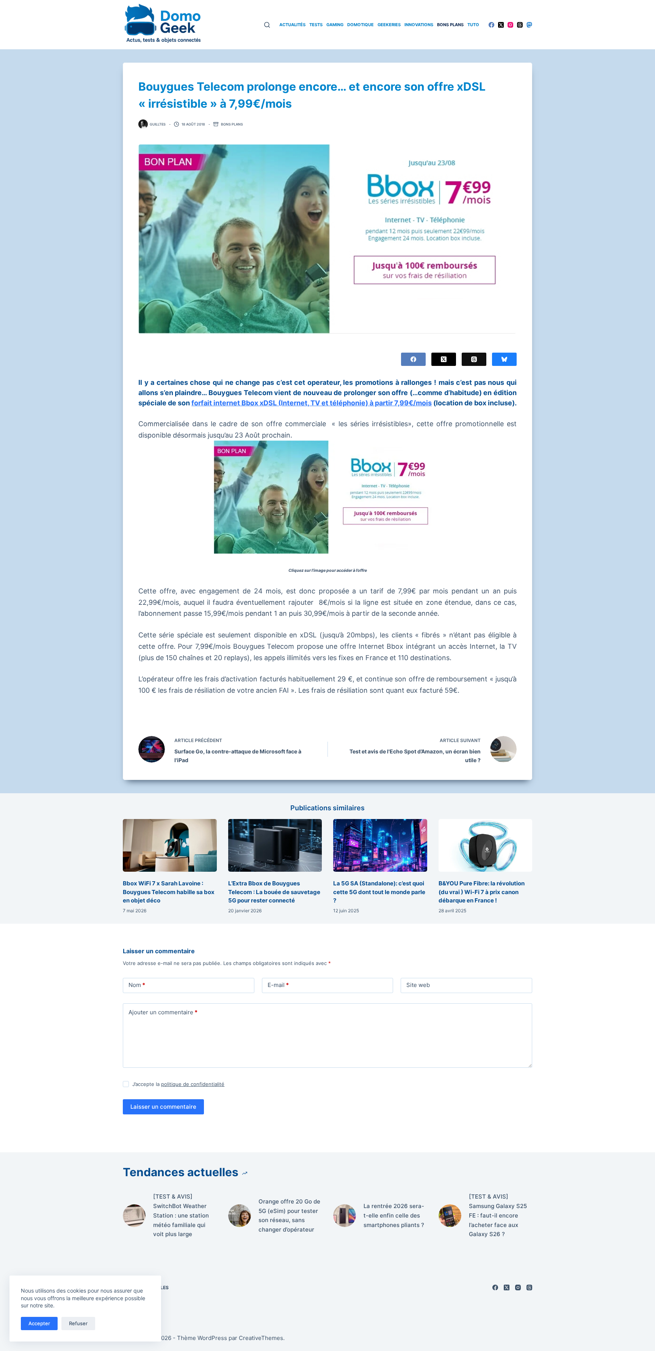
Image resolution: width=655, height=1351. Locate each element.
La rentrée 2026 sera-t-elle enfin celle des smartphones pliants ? (394, 1215)
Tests (316, 24)
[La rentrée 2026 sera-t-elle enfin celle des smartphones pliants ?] (344, 1215)
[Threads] (520, 25)
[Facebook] (491, 25)
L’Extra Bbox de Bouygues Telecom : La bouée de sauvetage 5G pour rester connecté (274, 892)
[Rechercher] (267, 25)
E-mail (278, 985)
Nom (136, 985)
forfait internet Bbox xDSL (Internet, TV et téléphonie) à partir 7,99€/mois (311, 403)
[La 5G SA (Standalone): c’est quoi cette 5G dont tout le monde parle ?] (380, 845)
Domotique (360, 24)
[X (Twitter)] (501, 25)
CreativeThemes (261, 1338)
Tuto (473, 24)
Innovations (418, 24)
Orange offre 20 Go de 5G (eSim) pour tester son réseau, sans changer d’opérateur (289, 1215)
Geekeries (389, 24)
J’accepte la (178, 1084)
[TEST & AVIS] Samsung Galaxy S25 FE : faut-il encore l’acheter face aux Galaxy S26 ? (498, 1215)
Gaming (334, 24)
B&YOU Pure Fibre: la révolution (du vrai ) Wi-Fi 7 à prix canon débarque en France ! (482, 892)
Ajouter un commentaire (162, 1012)
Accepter (39, 1323)
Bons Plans (450, 24)
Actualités (292, 24)
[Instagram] (510, 25)
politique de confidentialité (192, 1084)
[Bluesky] (504, 359)
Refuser (78, 1323)
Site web (418, 985)
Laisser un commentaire (163, 1106)
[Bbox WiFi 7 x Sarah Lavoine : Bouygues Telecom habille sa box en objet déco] (170, 845)
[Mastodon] (529, 25)
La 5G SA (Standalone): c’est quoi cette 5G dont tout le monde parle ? (379, 892)
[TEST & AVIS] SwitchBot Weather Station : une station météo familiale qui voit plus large (181, 1215)
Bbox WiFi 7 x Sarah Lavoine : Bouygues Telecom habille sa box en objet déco (169, 892)
